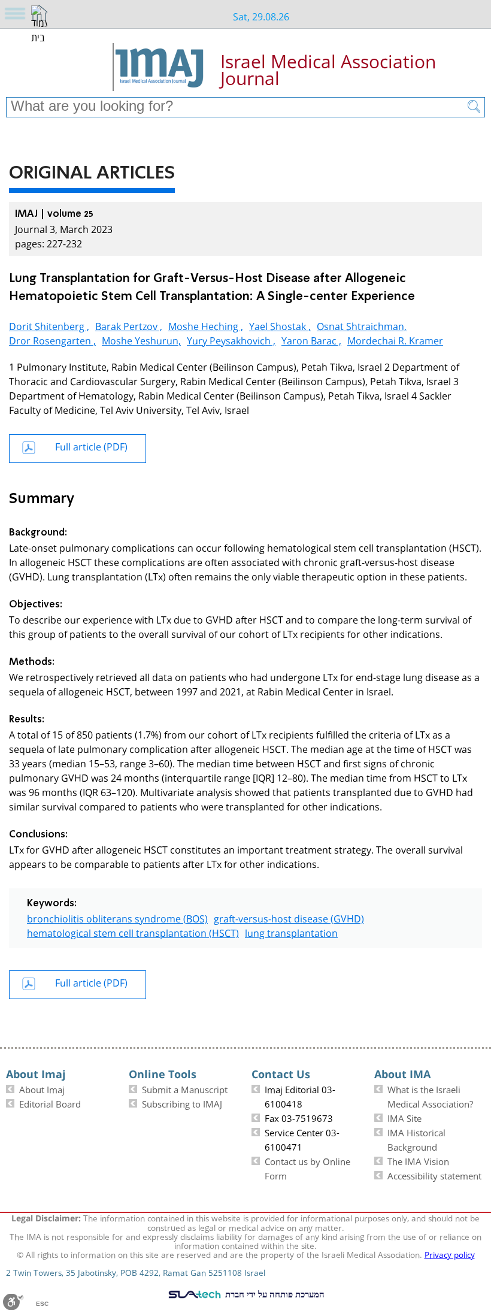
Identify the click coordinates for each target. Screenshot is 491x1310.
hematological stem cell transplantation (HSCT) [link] (133, 932)
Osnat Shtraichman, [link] (362, 325)
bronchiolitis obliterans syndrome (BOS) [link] (117, 917)
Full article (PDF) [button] (91, 445)
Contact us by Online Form (307, 1167)
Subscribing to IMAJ (182, 1103)
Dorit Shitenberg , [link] (49, 325)
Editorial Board (50, 1103)
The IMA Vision (418, 1160)
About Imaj (42, 1088)
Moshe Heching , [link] (205, 325)
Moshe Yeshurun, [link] (141, 339)
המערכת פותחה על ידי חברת (274, 1294)
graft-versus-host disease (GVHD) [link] (289, 917)
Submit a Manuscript (185, 1088)
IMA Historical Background (416, 1138)
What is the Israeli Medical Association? (430, 1095)
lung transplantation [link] (291, 932)
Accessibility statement (434, 1174)
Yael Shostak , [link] (280, 325)
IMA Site (404, 1117)
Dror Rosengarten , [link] (52, 339)
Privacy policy (450, 1253)
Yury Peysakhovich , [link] (231, 339)
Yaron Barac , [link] (311, 339)
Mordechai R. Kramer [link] (395, 339)
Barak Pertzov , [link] (128, 325)
